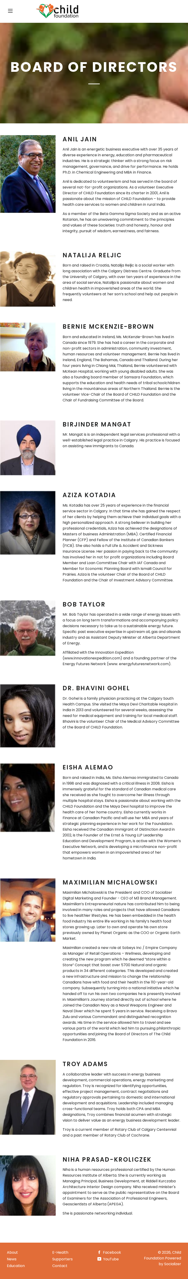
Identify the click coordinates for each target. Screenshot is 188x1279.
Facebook (111, 1252)
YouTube (110, 1259)
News (12, 1259)
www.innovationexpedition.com (92, 658)
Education (16, 1265)
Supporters (62, 1259)
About (12, 1252)
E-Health (60, 1252)
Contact (59, 1265)
